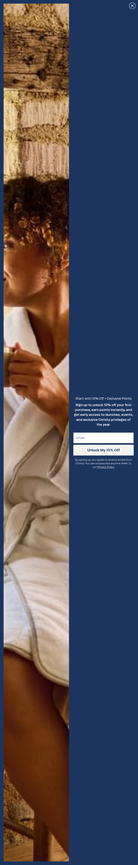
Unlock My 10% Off (103, 450)
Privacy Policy (105, 467)
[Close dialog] (132, 6)
